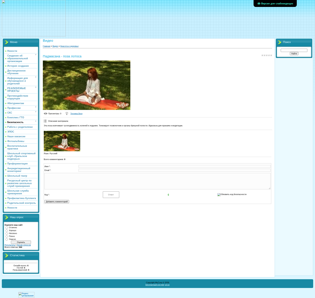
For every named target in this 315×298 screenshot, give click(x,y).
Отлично (13, 227)
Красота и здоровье (69, 46)
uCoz (167, 285)
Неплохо (13, 233)
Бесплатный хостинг (154, 285)
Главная (46, 46)
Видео (55, 46)
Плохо (12, 236)
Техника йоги (76, 113)
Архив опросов (24, 245)
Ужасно (12, 239)
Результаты (10, 245)
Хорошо (12, 230)
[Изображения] (62, 141)
